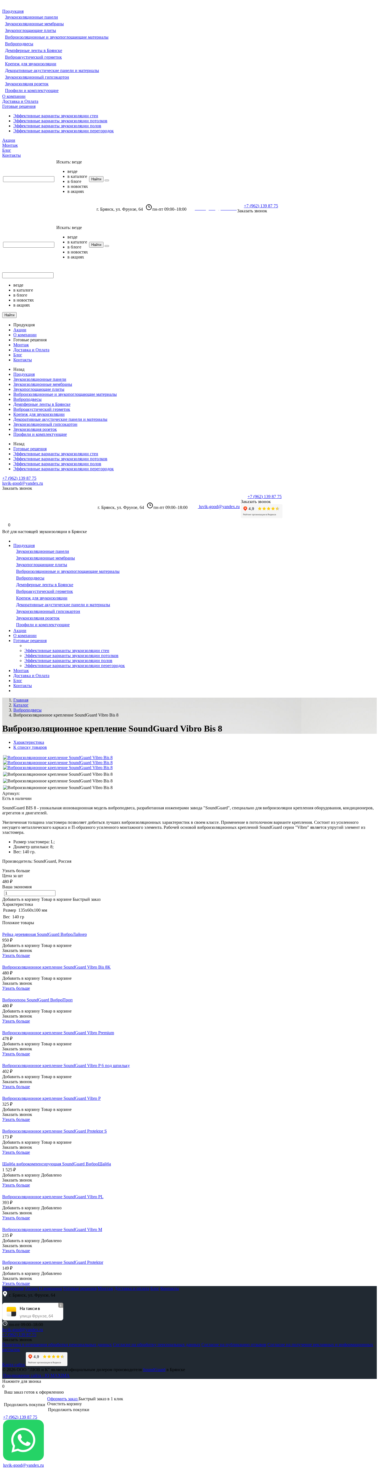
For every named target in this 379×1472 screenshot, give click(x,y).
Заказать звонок (252, 210)
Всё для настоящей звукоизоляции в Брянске (46, 207)
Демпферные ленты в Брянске (33, 50)
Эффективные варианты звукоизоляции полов (57, 125)
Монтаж (10, 145)
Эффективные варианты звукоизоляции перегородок (63, 130)
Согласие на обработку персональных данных (156, 1344)
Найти (96, 179)
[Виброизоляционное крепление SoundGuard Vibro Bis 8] (58, 757)
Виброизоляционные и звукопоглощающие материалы (56, 37)
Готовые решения (19, 106)
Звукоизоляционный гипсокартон (37, 77)
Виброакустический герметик (33, 57)
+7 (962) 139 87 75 (261, 205)
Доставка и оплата (131, 1288)
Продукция (13, 11)
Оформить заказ (63, 1398)
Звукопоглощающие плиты (30, 30)
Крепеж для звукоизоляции (30, 63)
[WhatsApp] (23, 1459)
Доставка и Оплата (20, 101)
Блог (6, 150)
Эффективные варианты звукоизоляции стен (55, 115)
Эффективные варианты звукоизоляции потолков (60, 120)
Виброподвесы (19, 43)
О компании (14, 96)
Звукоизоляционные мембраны (34, 23)
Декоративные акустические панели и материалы (52, 70)
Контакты (11, 155)
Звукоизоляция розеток (27, 83)
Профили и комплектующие (32, 90)
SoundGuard (154, 1369)
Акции (8, 140)
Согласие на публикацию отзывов (233, 1344)
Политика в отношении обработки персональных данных (57, 1344)
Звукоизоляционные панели (31, 17)
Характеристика (28, 742)
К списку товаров (30, 747)
